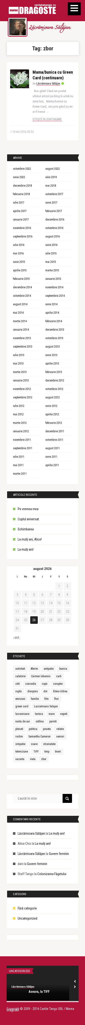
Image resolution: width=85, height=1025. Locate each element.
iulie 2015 (51, 253)
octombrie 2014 (22, 295)
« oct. (16, 638)
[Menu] (74, 8)
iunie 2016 (51, 245)
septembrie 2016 (22, 236)
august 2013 (52, 346)
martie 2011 (20, 473)
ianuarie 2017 (21, 219)
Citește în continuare (47, 119)
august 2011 (52, 448)
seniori (60, 736)
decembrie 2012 (54, 380)
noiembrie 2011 (22, 439)
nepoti (63, 714)
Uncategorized (27, 918)
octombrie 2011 (54, 439)
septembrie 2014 (55, 295)
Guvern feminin (59, 854)
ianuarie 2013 (21, 380)
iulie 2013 (18, 355)
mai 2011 (18, 465)
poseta (47, 729)
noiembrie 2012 (22, 389)
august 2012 (52, 397)
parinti (53, 721)
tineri (58, 751)
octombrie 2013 (54, 338)
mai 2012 (18, 414)
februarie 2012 (53, 422)
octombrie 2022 (22, 168)
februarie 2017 (53, 211)
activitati (20, 668)
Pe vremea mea (28, 509)
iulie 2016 (18, 245)
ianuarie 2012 (21, 431)
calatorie (20, 676)
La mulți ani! (26, 549)
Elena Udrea (60, 691)
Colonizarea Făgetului (51, 874)
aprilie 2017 (20, 211)
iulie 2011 (18, 456)
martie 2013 (20, 372)
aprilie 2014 (52, 312)
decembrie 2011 (54, 431)
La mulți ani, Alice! (30, 539)
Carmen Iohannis (41, 676)
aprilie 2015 (20, 270)
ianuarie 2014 (21, 329)
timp (46, 751)
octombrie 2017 (54, 194)
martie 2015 (52, 270)
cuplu (18, 691)
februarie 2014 (53, 321)
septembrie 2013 (22, 346)
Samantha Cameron (39, 736)
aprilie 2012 (52, 414)
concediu (30, 683)
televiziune (21, 751)
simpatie (20, 744)
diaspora (32, 691)
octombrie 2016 (54, 228)
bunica (63, 668)
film (46, 699)
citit (17, 683)
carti (58, 676)
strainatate (49, 744)
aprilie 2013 (52, 363)
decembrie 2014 (22, 287)
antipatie (49, 668)
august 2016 (52, 236)
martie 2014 (20, 321)
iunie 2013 (51, 355)
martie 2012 (20, 422)
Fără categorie (27, 908)
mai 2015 (50, 262)
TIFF (36, 751)
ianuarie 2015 (53, 278)
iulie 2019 (51, 177)
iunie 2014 (51, 304)
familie (35, 699)
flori (56, 699)
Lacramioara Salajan (46, 706)
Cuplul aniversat (28, 519)
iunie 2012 (51, 406)
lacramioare (22, 714)
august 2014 (20, 304)
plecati (19, 729)
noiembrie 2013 (22, 338)
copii (44, 683)
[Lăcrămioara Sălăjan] (17, 27)
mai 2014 (18, 312)
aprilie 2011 (52, 465)
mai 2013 (18, 363)
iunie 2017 (51, 202)
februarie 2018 (21, 194)
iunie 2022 (19, 177)
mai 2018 (50, 185)
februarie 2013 (53, 372)
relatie (60, 729)
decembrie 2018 (22, 185)
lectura (39, 714)
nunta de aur (22, 721)
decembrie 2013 (54, 329)
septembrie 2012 (22, 397)
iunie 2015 (19, 262)
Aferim (34, 668)
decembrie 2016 (54, 219)
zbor (43, 759)
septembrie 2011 (22, 448)
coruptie (58, 683)
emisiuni (20, 699)
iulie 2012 (18, 406)
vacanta (19, 759)
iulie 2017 (18, 202)
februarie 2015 (21, 278)
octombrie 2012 (54, 389)
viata (32, 759)
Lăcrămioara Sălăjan (49, 28)
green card (21, 706)
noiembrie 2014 (54, 287)
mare (52, 714)
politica (33, 729)
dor (45, 691)
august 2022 (52, 168)
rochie (19, 736)
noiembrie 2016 (22, 228)
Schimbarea (26, 529)
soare (34, 744)
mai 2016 (18, 253)
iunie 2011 (51, 456)
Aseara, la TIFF (39, 991)
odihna (40, 721)
